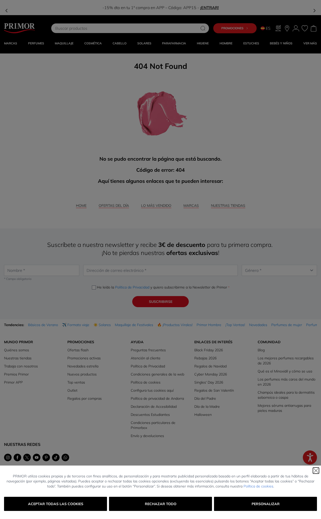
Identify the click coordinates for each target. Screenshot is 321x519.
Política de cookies (258, 486)
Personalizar (266, 504)
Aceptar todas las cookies (55, 504)
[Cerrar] (316, 471)
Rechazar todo (160, 504)
